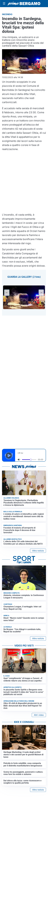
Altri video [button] (39, 715)
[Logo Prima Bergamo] (24, 3)
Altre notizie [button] (38, 550)
